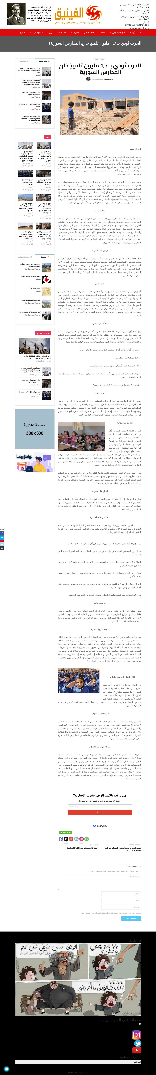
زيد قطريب (28, 163)
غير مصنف (36, 87)
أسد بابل (48, 187)
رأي (50, 32)
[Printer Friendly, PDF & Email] (65, 832)
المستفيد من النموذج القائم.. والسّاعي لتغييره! (30, 265)
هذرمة (27, 269)
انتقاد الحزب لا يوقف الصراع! (31, 276)
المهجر (76, 32)
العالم (102, 32)
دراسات (62, 32)
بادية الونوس (109, 79)
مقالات (96, 60)
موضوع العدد (36, 97)
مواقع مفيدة (38, 32)
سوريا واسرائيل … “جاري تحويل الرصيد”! (30, 105)
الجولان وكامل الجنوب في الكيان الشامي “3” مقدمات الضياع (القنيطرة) (31, 118)
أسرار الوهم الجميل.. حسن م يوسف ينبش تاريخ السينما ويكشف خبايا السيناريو (31, 82)
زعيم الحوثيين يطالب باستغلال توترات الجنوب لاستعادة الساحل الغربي (29, 70)
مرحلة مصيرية (36, 288)
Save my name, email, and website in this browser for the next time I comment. (110, 913)
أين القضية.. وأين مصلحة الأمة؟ (30, 312)
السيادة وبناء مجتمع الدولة (31, 300)
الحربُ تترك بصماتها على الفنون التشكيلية (82, 848)
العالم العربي (89, 32)
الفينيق (102, 60)
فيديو (22, 32)
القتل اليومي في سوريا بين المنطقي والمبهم (31, 93)
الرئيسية (133, 32)
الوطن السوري (118, 32)
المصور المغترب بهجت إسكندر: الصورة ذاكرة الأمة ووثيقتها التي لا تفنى (122, 849)
